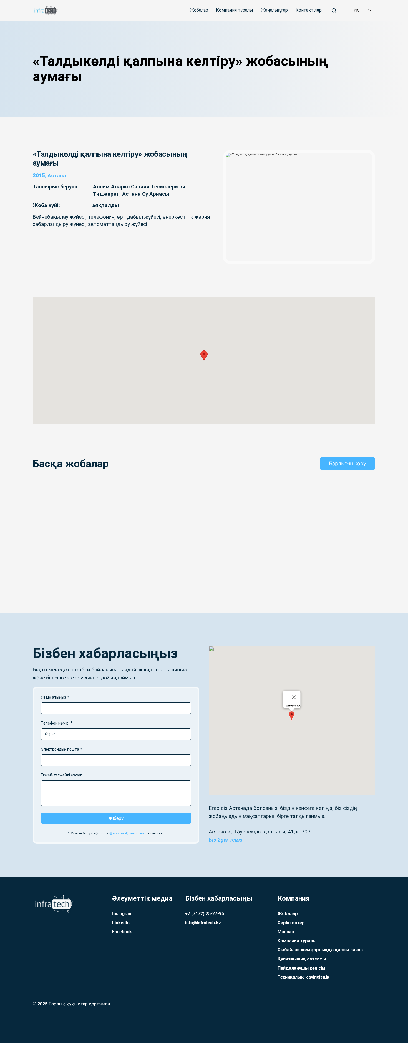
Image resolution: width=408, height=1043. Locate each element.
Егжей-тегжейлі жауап (61, 775)
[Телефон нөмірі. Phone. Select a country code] (50, 734)
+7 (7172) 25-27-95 (204, 913)
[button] (347, 463)
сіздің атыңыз (55, 697)
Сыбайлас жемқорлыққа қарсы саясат (322, 949)
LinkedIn (121, 922)
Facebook (122, 931)
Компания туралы (297, 941)
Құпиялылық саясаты (302, 959)
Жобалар (288, 913)
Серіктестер (291, 922)
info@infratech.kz (203, 922)
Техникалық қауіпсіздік (303, 977)
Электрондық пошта (61, 749)
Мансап (286, 931)
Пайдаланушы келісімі (302, 968)
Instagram (122, 913)
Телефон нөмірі (56, 723)
